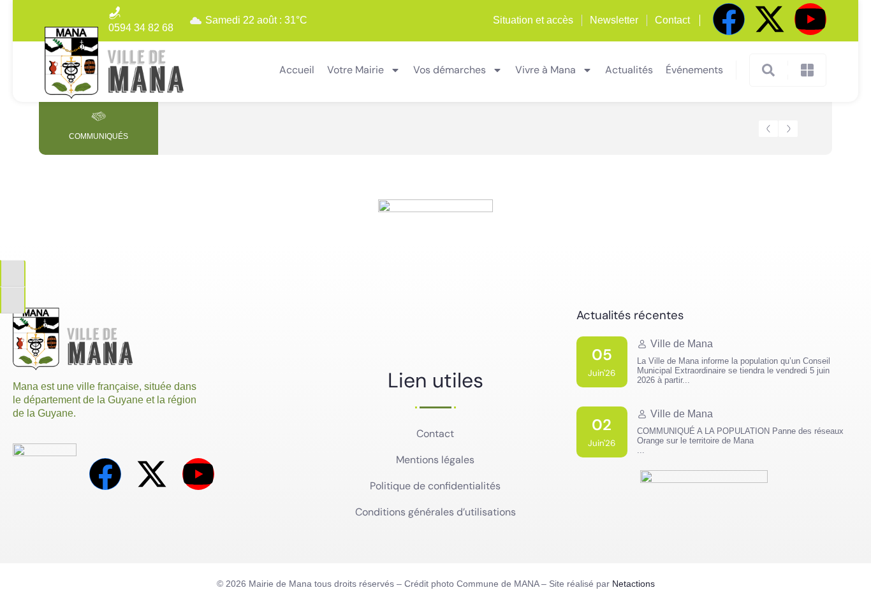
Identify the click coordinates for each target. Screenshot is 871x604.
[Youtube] (810, 19)
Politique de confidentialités (435, 486)
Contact (435, 433)
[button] (768, 128)
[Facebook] (729, 19)
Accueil (296, 69)
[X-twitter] (770, 19)
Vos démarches (449, 69)
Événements (694, 69)
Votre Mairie (355, 69)
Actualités (629, 69)
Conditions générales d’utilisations (435, 512)
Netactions (633, 584)
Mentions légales (435, 459)
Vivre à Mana (545, 69)
